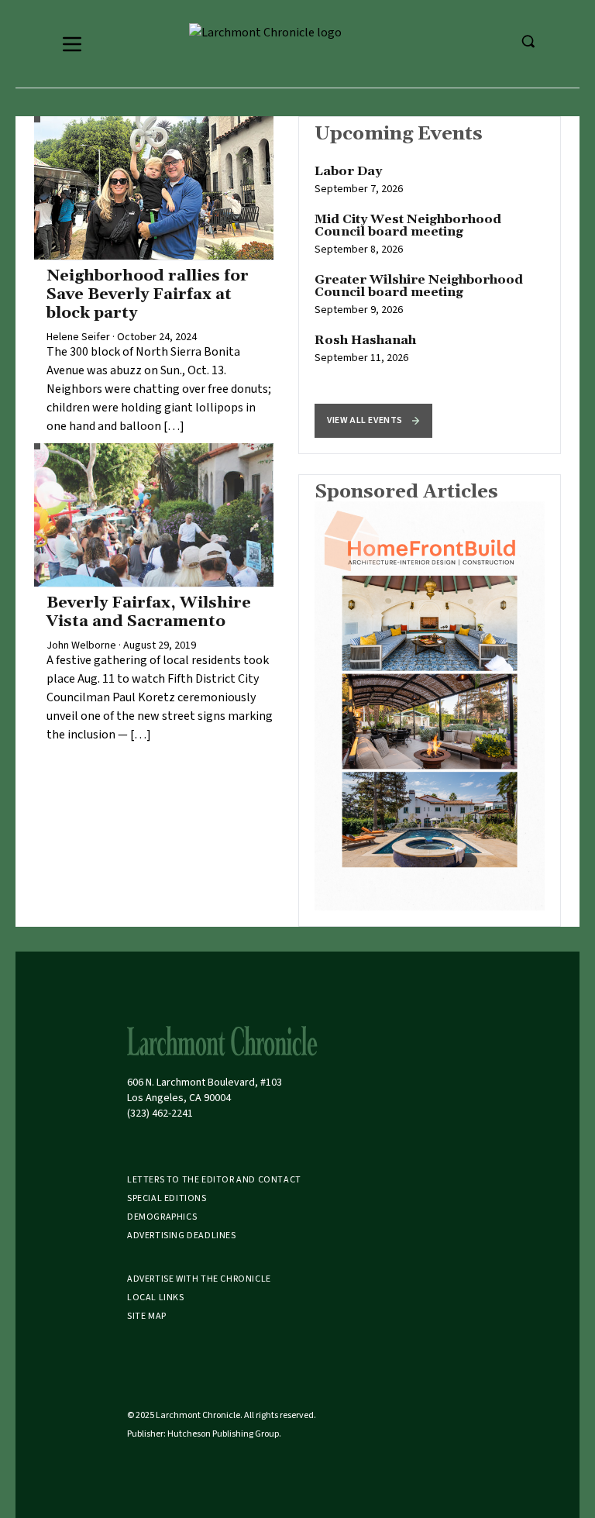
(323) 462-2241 (160, 1113)
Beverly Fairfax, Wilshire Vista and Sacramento (148, 612)
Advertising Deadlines (181, 1235)
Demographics (162, 1217)
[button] (373, 421)
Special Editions (167, 1198)
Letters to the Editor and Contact (214, 1179)
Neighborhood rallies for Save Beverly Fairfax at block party (147, 294)
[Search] (527, 41)
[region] (429, 285)
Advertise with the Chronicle (199, 1279)
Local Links (155, 1297)
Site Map (147, 1316)
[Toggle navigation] (72, 44)
